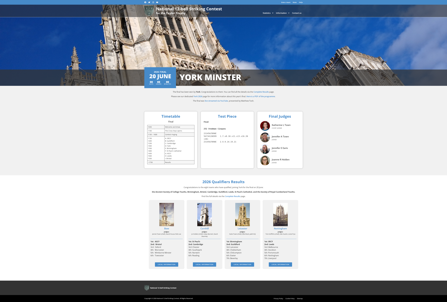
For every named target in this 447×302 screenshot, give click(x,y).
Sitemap (300, 298)
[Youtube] (157, 2)
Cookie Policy (290, 298)
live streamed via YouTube (216, 101)
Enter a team (285, 2)
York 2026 (198, 96)
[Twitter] (149, 2)
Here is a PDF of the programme (260, 96)
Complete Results (261, 92)
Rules (295, 2)
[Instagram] (153, 2)
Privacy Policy (278, 298)
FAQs (301, 2)
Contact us (296, 13)
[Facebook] (145, 2)
